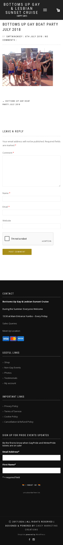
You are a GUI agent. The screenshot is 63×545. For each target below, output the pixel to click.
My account (10, 383)
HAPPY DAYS (22, 16)
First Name (9, 464)
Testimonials (10, 377)
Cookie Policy (11, 416)
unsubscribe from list (31, 492)
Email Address (11, 451)
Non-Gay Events (12, 367)
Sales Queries (10, 323)
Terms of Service (13, 411)
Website (7, 220)
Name (6, 193)
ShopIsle (22, 534)
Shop (7, 362)
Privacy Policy (11, 406)
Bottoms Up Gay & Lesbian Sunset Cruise (22, 9)
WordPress (40, 534)
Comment (8, 152)
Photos (8, 372)
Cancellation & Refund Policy (18, 421)
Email (6, 206)
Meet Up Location (11, 330)
